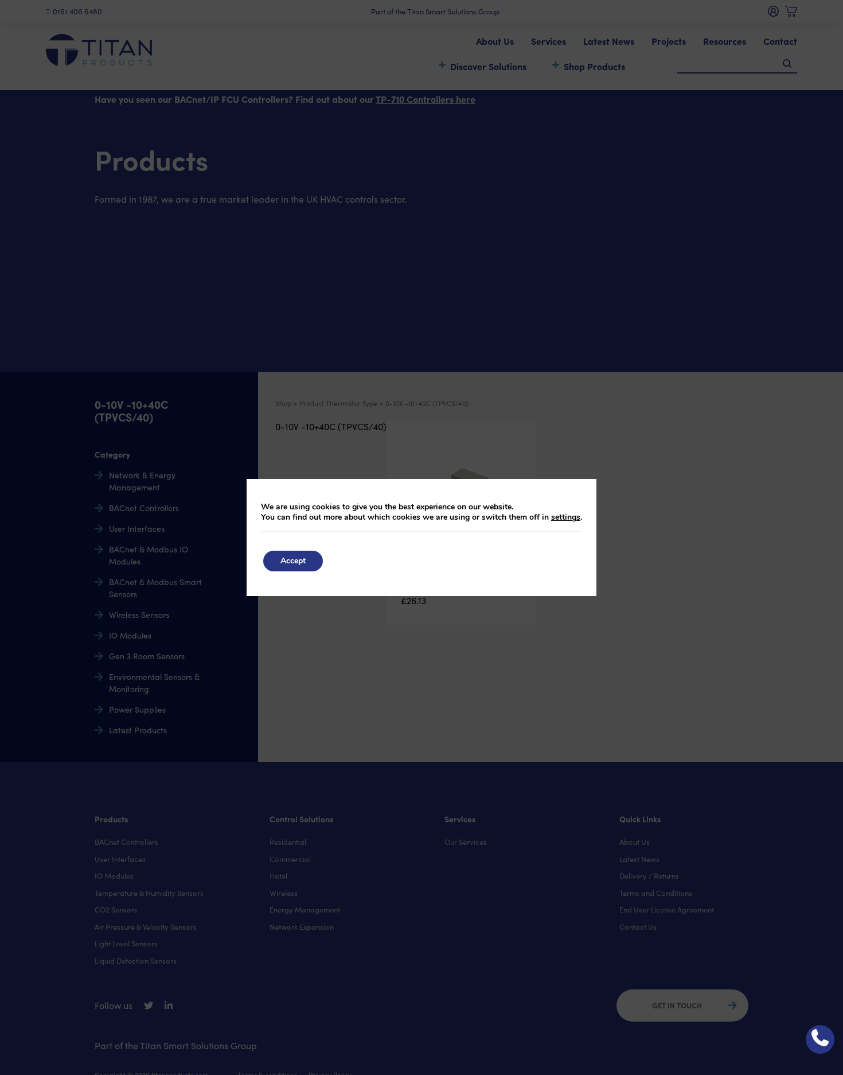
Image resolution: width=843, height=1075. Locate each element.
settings (565, 517)
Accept (293, 560)
